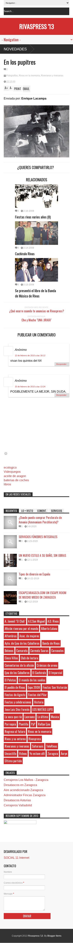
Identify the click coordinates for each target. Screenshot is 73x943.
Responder (61, 364)
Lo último (42, 717)
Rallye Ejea (44, 724)
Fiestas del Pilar (37, 695)
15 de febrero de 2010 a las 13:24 (30, 386)
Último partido (13, 761)
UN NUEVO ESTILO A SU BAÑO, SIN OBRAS (42, 555)
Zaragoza (53, 753)
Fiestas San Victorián (55, 687)
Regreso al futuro (15, 731)
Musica (55, 717)
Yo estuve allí (37, 753)
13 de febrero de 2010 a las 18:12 (30, 355)
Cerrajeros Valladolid (18, 805)
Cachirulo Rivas (25, 253)
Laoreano (30, 717)
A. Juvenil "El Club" (15, 621)
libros (7, 484)
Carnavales (57, 650)
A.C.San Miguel (36, 621)
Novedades (15, 49)
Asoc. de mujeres (29, 636)
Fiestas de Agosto (15, 695)
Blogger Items (54, 936)
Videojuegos (12, 471)
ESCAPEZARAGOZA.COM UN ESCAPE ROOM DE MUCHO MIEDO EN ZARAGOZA (42, 595)
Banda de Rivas (51, 643)
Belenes (9, 650)
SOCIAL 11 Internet (16, 857)
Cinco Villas (11, 658)
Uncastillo (10, 753)
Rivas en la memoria (29, 75)
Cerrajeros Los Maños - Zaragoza (26, 779)
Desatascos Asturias (17, 800)
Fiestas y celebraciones (18, 702)
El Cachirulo (39, 672)
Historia (38, 702)
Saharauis (37, 746)
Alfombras (11, 636)
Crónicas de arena (47, 665)
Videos (23, 753)
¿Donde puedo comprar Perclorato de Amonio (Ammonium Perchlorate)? (40, 519)
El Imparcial (55, 672)
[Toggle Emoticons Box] (6, 453)
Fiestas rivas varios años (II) (33, 216)
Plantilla (23, 724)
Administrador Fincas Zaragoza (24, 795)
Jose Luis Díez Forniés (17, 709)
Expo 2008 (34, 687)
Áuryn (64, 753)
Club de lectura (29, 658)
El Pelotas (10, 680)
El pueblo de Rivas (15, 687)
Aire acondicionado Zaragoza (23, 790)
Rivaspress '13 (36, 26)
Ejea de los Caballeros (17, 672)
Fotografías (12, 75)
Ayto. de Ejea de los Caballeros (22, 643)
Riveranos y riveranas (52, 75)
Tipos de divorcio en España (34, 574)
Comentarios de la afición (19, 665)
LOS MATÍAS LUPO (42, 709)
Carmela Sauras (39, 650)
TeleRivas (51, 746)
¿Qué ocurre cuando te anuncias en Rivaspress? (36, 311)
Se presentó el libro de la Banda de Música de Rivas (35, 293)
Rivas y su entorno (15, 739)
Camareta (22, 650)
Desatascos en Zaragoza (20, 785)
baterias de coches (16, 480)
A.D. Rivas (53, 621)
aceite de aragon (15, 476)
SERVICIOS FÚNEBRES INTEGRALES (38, 537)
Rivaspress (34, 739)
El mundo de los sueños (32, 680)
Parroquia (10, 724)
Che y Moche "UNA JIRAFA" (36, 320)
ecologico (10, 467)
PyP (33, 724)
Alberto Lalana (49, 628)
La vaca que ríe (13, 717)
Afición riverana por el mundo (21, 628)
